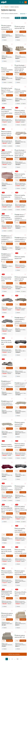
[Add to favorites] (11, 23)
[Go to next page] (21, 659)
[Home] (3, 2)
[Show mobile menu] (25, 2)
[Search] (20, 2)
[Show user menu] (23, 2)
